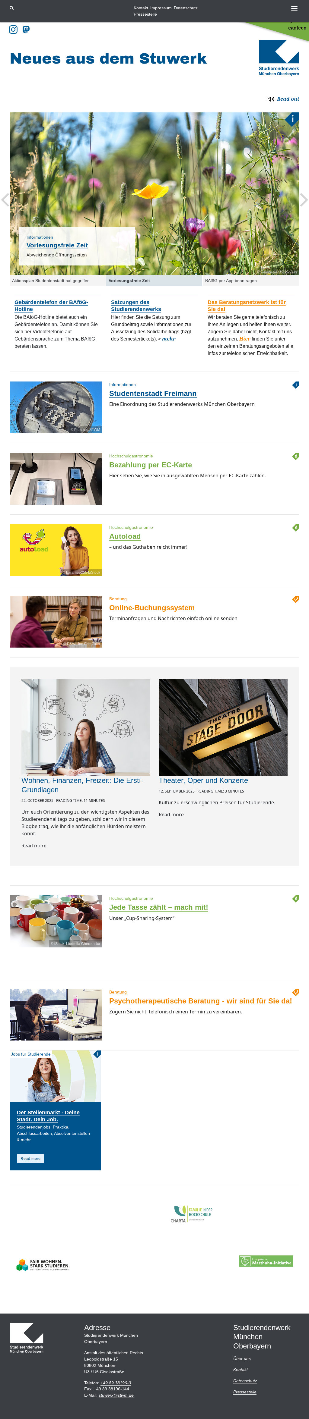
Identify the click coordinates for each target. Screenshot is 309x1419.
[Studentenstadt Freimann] (56, 433)
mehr (169, 339)
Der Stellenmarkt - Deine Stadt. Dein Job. (48, 1115)
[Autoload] (56, 576)
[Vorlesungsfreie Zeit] (154, 193)
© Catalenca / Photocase (277, 271)
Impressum (161, 7)
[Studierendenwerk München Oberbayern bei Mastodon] (27, 29)
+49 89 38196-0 (115, 1382)
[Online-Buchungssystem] (56, 647)
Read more (30, 1159)
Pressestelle (145, 14)
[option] (154, 193)
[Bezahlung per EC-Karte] (56, 504)
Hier (244, 339)
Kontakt (141, 7)
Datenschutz (186, 7)
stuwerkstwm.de (116, 1395)
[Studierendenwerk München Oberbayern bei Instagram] (13, 29)
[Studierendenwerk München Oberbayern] (279, 58)
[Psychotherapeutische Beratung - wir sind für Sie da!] (56, 1040)
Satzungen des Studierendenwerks (136, 305)
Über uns (242, 1358)
